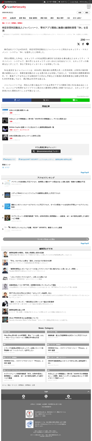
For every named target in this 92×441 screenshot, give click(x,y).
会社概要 (44, 404)
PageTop (84, 172)
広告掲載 (38, 404)
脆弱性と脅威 (6, 331)
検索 (80, 12)
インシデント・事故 (52, 331)
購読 (86, 12)
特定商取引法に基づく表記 (55, 404)
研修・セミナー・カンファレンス (11, 370)
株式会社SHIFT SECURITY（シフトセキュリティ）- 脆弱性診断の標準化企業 (46, 159)
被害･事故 (22, 18)
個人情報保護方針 (46, 406)
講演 (52, 18)
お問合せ (32, 404)
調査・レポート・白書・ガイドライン (56, 357)
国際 (4, 344)
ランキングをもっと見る (46, 239)
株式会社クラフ (10, 159)
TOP (46, 392)
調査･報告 (44, 18)
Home (23, 398)
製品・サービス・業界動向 (54, 344)
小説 (68, 18)
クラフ (7, 167)
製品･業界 (60, 18)
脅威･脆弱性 (33, 18)
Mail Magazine (68, 398)
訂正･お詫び (77, 18)
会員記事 (13, 18)
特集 (48, 370)
